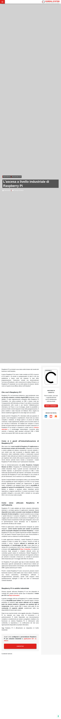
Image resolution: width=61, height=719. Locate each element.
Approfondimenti (6, 176)
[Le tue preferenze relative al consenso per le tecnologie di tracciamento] (58, 716)
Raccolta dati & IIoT (16, 176)
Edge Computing (25, 549)
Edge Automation (14, 595)
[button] (13, 654)
